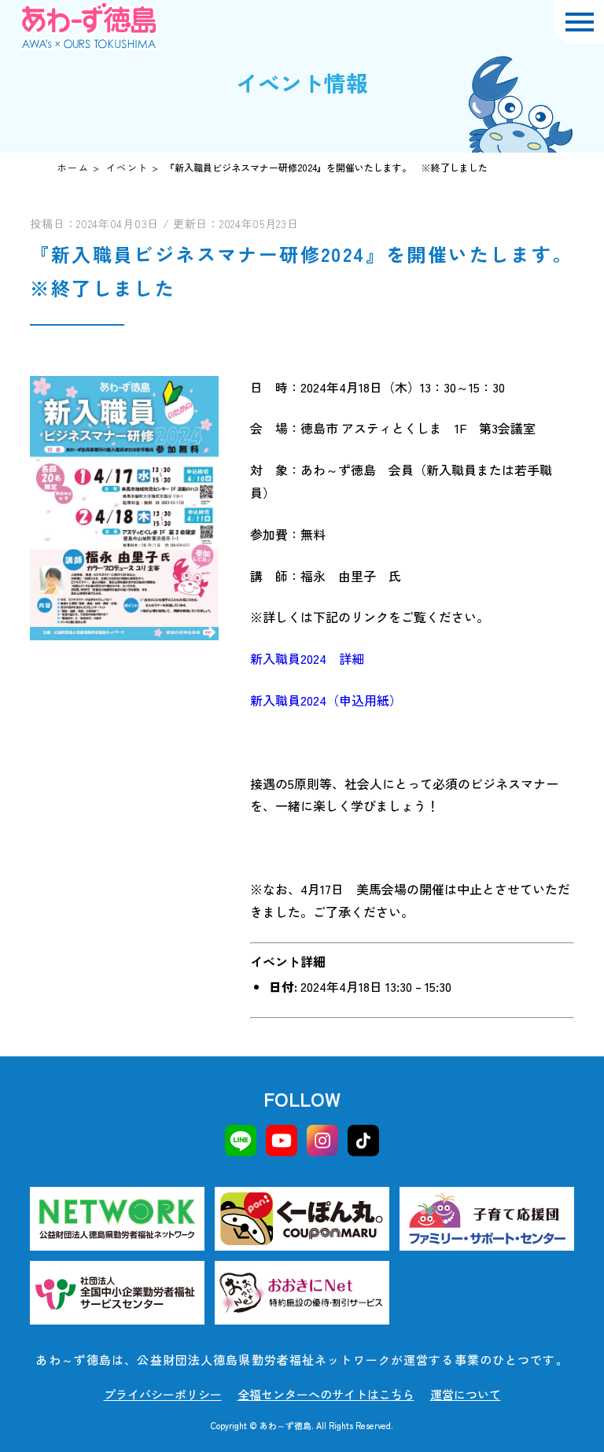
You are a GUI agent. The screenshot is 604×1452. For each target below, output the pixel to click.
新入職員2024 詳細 (307, 658)
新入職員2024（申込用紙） (326, 700)
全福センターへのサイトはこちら (326, 1394)
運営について (465, 1394)
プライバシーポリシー (163, 1394)
